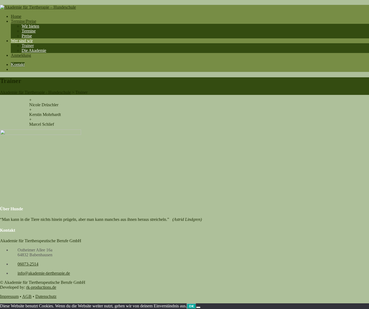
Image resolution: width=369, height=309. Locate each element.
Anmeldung (21, 55)
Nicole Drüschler (43, 104)
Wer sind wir (22, 40)
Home (16, 16)
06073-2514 (28, 264)
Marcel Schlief (41, 124)
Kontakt (18, 64)
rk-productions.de (41, 287)
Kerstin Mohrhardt (45, 114)
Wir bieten (30, 26)
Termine (29, 31)
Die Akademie (34, 50)
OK (191, 306)
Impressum (9, 296)
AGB (27, 296)
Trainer (28, 45)
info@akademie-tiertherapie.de (44, 273)
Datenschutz (45, 296)
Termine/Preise (23, 21)
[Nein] (198, 307)
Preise (27, 36)
